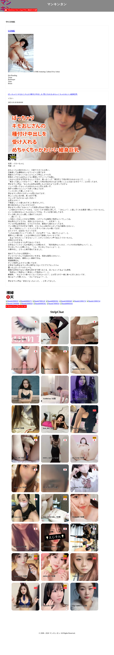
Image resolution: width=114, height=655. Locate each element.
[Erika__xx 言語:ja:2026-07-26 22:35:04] (25, 492)
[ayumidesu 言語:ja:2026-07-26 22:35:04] (25, 551)
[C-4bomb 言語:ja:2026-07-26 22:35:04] (84, 344)
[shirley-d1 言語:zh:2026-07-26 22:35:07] (55, 580)
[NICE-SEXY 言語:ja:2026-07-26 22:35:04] (55, 492)
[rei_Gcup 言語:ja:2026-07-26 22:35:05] (84, 462)
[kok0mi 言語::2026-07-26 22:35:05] (25, 432)
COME (11, 31)
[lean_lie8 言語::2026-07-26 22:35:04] (55, 432)
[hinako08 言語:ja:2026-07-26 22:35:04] (84, 521)
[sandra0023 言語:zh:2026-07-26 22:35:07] (25, 610)
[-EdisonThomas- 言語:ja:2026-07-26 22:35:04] (55, 551)
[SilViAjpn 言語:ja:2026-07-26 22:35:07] (25, 344)
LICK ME (22, 306)
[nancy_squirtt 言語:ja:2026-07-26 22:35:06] (55, 462)
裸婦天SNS (31, 10)
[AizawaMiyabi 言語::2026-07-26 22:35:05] (25, 403)
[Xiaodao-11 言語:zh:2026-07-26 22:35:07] (25, 580)
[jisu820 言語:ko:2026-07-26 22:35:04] (84, 551)
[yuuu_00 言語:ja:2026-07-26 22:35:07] (25, 462)
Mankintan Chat (13, 10)
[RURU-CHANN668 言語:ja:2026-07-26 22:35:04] (25, 373)
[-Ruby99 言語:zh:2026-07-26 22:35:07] (55, 610)
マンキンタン (57, 4)
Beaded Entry (12, 306)
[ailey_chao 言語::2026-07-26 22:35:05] (55, 344)
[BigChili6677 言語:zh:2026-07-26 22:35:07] (84, 610)
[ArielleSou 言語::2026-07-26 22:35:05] (55, 403)
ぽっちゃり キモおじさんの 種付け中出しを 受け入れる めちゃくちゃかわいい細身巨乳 (42, 94)
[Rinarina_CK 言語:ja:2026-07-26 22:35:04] (55, 373)
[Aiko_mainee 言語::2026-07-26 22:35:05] (84, 403)
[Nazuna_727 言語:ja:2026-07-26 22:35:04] (84, 492)
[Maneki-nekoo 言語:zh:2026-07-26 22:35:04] (84, 432)
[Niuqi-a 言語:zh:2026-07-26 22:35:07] (84, 580)
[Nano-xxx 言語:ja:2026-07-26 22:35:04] (25, 521)
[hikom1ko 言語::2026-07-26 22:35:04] (84, 373)
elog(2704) (22, 10)
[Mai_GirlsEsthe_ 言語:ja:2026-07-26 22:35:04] (55, 521)
